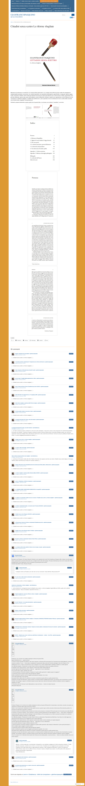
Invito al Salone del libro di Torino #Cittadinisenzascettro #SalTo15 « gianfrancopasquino (31, 386)
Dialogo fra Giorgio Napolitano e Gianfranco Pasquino (52, 3)
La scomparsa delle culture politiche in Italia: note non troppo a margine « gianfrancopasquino (33, 547)
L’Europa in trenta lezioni (25, 10)
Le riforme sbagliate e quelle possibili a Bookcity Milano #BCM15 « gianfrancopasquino (31, 472)
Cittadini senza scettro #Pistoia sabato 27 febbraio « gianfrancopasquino (29, 530)
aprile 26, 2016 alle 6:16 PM (17, 586)
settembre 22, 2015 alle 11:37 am (21, 420)
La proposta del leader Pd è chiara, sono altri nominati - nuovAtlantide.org (25, 427)
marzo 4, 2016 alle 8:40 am (20, 540)
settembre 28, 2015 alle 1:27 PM (21, 440)
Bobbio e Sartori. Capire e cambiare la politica (30, 1)
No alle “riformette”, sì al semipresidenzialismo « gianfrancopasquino (28, 602)
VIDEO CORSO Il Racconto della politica (61, 10)
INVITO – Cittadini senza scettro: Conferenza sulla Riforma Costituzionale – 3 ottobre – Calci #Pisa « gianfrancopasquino (38, 635)
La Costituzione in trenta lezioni (34, 8)
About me (18, 1)
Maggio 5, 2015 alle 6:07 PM (20, 379)
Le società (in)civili (15, 10)
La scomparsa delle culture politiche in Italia (61, 8)
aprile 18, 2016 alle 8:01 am (20, 556)
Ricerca (73, 14)
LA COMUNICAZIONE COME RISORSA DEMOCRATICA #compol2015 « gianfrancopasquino (32, 489)
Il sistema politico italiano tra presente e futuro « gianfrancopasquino (28, 411)
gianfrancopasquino (23, 14)
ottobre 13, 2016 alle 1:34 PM (20, 644)
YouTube (73, 17)
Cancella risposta (67, 774)
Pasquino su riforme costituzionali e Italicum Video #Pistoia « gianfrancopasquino (30, 538)
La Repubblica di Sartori (46, 8)
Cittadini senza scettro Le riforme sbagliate (49, 1)
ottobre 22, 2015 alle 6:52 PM (20, 474)
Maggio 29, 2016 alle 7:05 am (20, 611)
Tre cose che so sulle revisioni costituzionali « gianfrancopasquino (27, 576)
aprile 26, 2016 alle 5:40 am (20, 578)
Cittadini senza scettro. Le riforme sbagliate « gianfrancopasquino (27, 439)
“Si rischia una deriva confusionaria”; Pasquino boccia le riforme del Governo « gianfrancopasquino (34, 361)
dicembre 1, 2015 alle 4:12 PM (20, 482)
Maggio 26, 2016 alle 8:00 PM (20, 603)
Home (13, 1)
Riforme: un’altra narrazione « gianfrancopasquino (24, 610)
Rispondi (71, 353)
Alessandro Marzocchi (19, 643)
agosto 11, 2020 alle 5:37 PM (20, 766)
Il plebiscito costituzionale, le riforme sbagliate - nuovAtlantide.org (24, 585)
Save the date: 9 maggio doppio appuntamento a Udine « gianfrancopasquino (29, 378)
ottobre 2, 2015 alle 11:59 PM (17, 457)
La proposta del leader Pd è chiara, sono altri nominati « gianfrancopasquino (29, 419)
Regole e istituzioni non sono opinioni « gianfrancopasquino (26, 353)
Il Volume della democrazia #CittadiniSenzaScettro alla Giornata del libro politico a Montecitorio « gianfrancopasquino (37, 464)
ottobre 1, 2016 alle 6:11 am (20, 636)
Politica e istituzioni (48, 10)
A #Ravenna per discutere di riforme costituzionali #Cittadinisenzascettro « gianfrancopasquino (33, 522)
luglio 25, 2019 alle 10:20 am (20, 758)
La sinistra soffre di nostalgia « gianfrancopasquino (25, 447)
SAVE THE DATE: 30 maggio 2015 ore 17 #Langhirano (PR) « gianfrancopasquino (30, 394)
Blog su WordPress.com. (14, 782)
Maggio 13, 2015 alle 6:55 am (20, 387)
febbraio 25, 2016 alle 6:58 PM (20, 531)
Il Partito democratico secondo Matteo (19, 8)
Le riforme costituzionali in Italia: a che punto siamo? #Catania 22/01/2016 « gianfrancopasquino (33, 505)
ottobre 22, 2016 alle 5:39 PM (24, 741)
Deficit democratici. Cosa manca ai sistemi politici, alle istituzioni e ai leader (26, 3)
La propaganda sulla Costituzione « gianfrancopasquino (25, 757)
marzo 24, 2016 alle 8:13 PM (20, 548)
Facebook (72, 17)
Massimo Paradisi (18, 555)
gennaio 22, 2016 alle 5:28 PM (20, 515)
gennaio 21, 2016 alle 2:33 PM (20, 507)
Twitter (70, 17)
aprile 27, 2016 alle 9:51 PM (20, 595)
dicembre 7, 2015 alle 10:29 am (20, 490)
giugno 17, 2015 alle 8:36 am (20, 412)
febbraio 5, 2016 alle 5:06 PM (20, 523)
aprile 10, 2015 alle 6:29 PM (20, 371)
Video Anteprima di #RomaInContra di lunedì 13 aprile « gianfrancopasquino (29, 370)
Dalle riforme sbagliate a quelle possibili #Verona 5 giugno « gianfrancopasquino (30, 403)
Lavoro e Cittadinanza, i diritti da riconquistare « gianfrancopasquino (28, 481)
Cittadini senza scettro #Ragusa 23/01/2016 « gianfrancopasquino (27, 514)
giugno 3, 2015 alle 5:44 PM (20, 404)
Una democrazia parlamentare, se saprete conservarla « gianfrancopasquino (29, 765)
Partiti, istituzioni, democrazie (37, 10)
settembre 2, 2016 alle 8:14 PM (21, 628)
